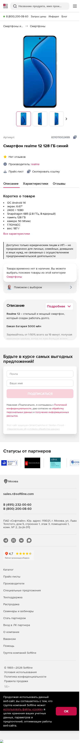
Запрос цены (38, 16)
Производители (13, 583)
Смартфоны (14, 276)
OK (66, 711)
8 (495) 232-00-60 (17, 504)
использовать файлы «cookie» (23, 709)
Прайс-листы (11, 576)
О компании (11, 632)
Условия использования (20, 672)
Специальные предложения (22, 590)
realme (35, 164)
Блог (64, 16)
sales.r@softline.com (18, 494)
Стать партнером (14, 618)
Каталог (8, 569)
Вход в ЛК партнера (16, 625)
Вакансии (9, 638)
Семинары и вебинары (18, 611)
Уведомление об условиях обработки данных (33, 428)
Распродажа (11, 604)
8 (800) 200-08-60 (17, 16)
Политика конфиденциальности (25, 676)
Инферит (54, 16)
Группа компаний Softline (19, 652)
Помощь (8, 645)
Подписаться (40, 393)
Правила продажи (16, 681)
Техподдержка (12, 597)
